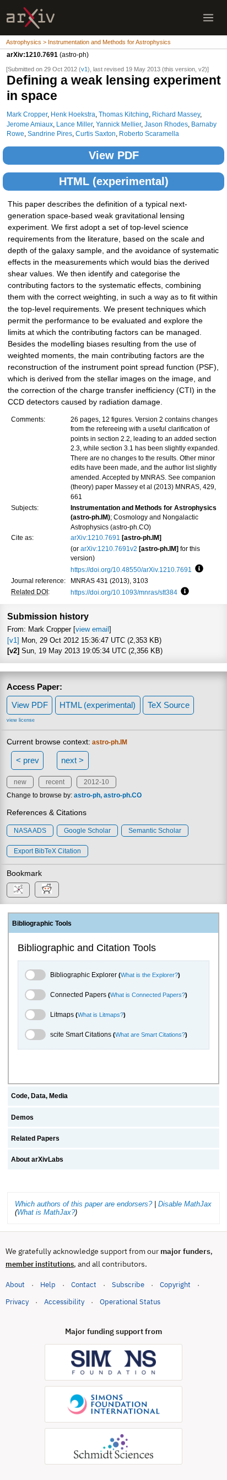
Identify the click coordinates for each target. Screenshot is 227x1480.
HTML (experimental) (114, 181)
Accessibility (64, 1301)
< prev (27, 760)
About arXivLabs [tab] (37, 1159)
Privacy (17, 1301)
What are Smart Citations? (150, 1034)
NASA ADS (30, 831)
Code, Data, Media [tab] (39, 1096)
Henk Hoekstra (73, 114)
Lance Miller (74, 124)
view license (21, 720)
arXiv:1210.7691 (95, 537)
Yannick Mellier (118, 124)
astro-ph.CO (123, 795)
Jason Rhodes (166, 124)
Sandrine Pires (50, 133)
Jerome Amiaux (30, 124)
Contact (83, 1284)
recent (55, 782)
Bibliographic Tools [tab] (42, 923)
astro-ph (87, 795)
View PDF (114, 155)
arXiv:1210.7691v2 (108, 548)
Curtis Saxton (95, 133)
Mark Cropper (27, 114)
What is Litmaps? (100, 1014)
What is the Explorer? (149, 975)
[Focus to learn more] (197, 569)
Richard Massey (176, 114)
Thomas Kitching (124, 114)
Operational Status (130, 1301)
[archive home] (31, 18)
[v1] (13, 640)
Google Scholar (87, 831)
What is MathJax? (46, 1212)
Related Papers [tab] (35, 1138)
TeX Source (169, 705)
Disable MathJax (185, 1204)
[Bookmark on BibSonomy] (18, 890)
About (15, 1284)
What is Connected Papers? (147, 994)
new (20, 782)
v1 (84, 69)
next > (72, 760)
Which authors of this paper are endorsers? (83, 1204)
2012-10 (96, 782)
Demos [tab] (22, 1117)
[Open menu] (208, 18)
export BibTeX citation (47, 851)
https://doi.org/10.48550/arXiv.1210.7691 (131, 569)
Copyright (175, 1284)
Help (48, 1284)
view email (92, 629)
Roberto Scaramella (149, 133)
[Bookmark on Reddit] (47, 889)
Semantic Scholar (154, 831)
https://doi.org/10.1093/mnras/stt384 (124, 592)
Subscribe (128, 1284)
